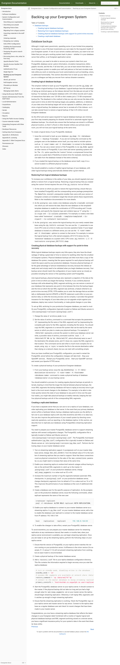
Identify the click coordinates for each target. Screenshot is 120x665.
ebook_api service (10, 79)
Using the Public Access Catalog (13, 118)
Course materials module (10, 121)
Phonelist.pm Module (11, 85)
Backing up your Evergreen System (84, 8)
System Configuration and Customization (57, 8)
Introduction (6, 11)
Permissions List (8, 143)
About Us (92, 3)
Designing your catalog (11, 41)
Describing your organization (13, 22)
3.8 (115, 8)
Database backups (105, 16)
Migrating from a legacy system (14, 30)
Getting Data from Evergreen (11, 132)
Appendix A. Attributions (10, 135)
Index (4, 149)
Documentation (64, 3)
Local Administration (9, 102)
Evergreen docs (6, 8)
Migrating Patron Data (11, 27)
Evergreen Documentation (14, 3)
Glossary (5, 146)
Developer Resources (9, 129)
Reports (5, 116)
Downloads (79, 3)
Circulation (5, 113)
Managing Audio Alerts (11, 91)
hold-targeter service (10, 82)
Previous (34, 627)
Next (92, 629)
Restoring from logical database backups (107, 23)
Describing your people (11, 25)
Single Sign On (8, 72)
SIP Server (7, 88)
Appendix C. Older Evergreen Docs (13, 140)
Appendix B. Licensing (9, 138)
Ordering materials (10, 38)
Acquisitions (6, 104)
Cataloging (6, 107)
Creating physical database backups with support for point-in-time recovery (109, 27)
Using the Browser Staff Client (12, 94)
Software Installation (9, 14)
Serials (4, 110)
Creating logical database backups (108, 19)
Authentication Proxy (10, 69)
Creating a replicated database (110, 32)
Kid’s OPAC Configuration (12, 44)
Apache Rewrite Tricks (11, 61)
